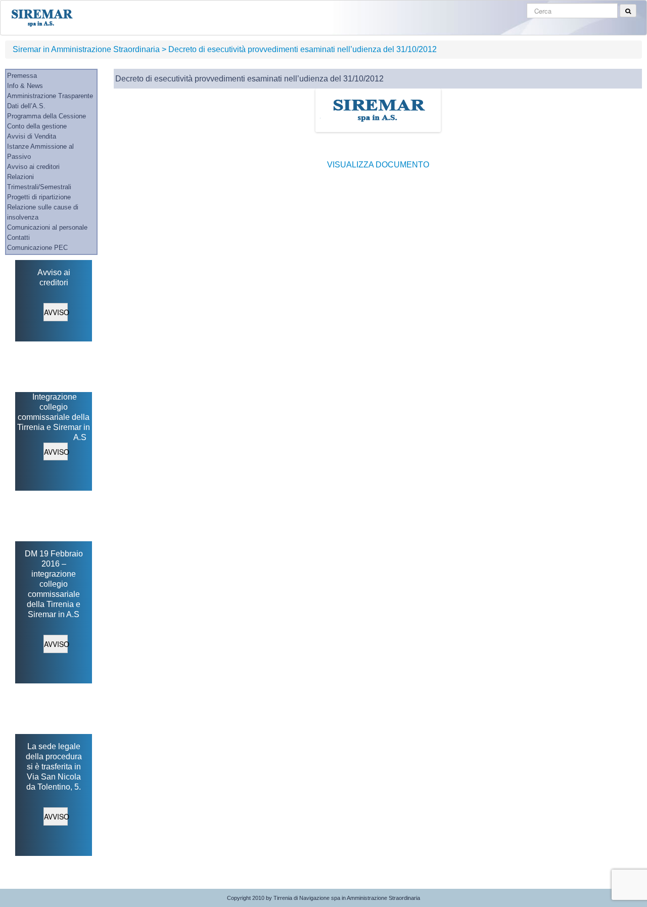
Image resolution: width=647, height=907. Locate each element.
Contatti (18, 237)
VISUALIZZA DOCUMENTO (378, 164)
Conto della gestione (37, 126)
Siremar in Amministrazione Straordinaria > (89, 49)
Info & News (25, 86)
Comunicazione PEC (37, 247)
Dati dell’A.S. (26, 106)
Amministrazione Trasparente (50, 96)
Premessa (22, 75)
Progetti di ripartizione (39, 197)
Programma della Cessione (46, 116)
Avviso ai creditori (33, 166)
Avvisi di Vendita (31, 136)
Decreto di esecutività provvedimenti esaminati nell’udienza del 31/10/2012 (302, 49)
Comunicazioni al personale (47, 227)
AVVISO (56, 312)
